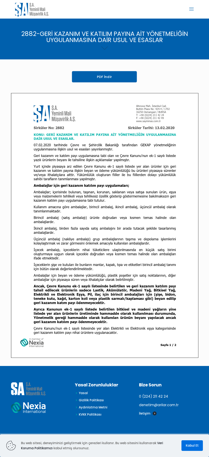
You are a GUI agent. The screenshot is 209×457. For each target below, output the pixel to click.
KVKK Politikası (90, 414)
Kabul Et (192, 445)
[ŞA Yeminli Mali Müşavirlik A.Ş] (32, 9)
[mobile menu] (191, 9)
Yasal (83, 393)
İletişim (144, 413)
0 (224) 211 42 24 (153, 396)
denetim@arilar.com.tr (159, 405)
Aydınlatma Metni (93, 407)
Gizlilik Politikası (91, 400)
